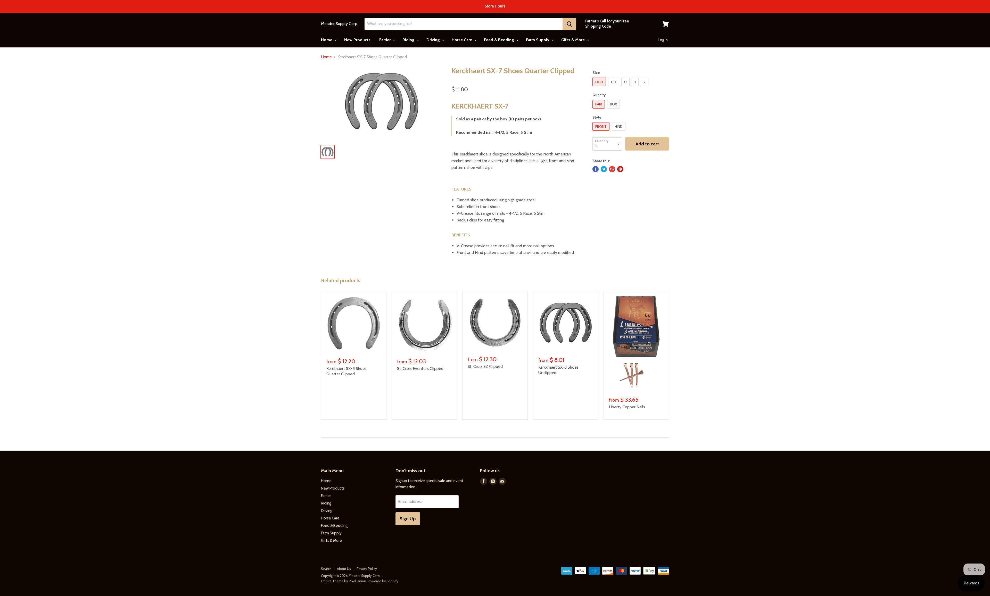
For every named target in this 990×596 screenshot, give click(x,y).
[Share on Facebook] (595, 169)
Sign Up (408, 519)
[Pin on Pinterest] (620, 169)
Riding (409, 39)
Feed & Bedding (499, 39)
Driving (433, 39)
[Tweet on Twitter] (604, 169)
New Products (357, 39)
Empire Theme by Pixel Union (343, 581)
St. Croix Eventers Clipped (420, 368)
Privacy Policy (367, 569)
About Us (344, 569)
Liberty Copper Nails (627, 406)
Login (663, 40)
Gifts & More (573, 39)
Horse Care (462, 39)
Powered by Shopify (383, 581)
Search (326, 569)
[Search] (569, 24)
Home (327, 39)
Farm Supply (538, 39)
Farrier (385, 39)
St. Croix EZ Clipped (485, 366)
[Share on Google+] (612, 169)
